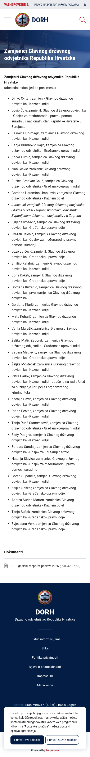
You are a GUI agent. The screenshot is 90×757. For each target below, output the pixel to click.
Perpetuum (52, 750)
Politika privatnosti (45, 657)
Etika (45, 648)
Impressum (45, 676)
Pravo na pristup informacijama (56, 4)
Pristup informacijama (45, 639)
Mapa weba (45, 685)
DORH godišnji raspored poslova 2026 (34, 566)
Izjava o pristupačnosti (45, 667)
